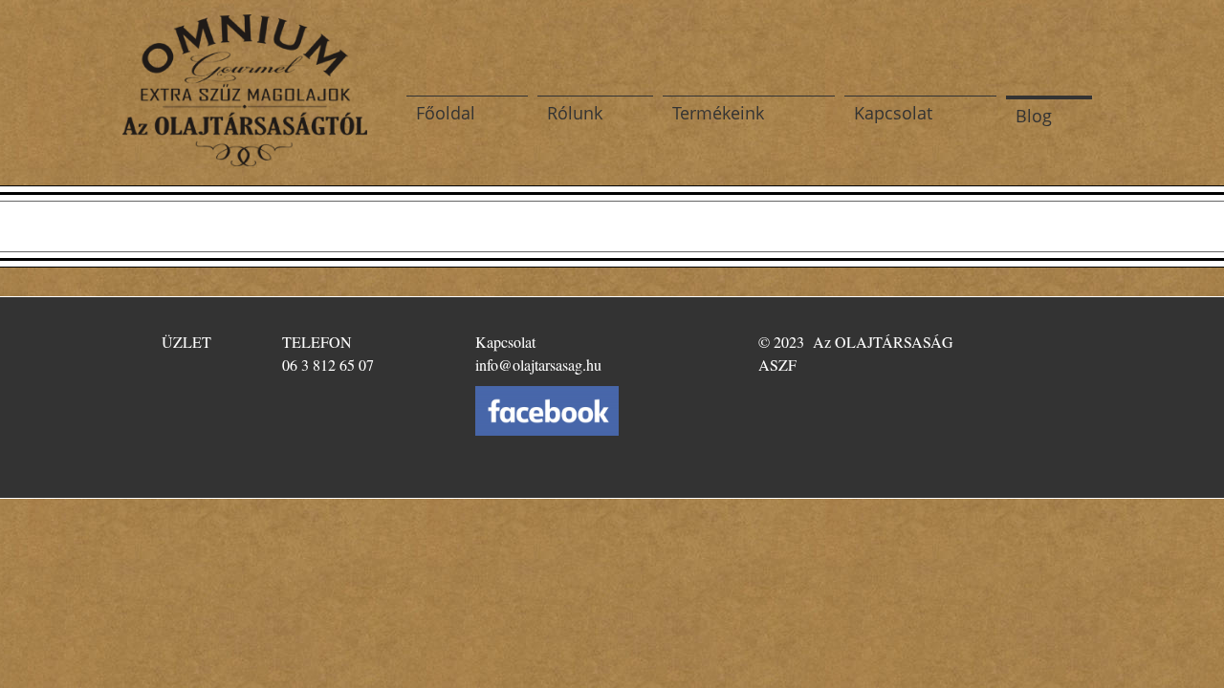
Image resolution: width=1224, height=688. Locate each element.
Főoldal (445, 112)
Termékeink (718, 112)
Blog (1034, 115)
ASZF (777, 365)
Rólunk (574, 112)
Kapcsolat (893, 112)
